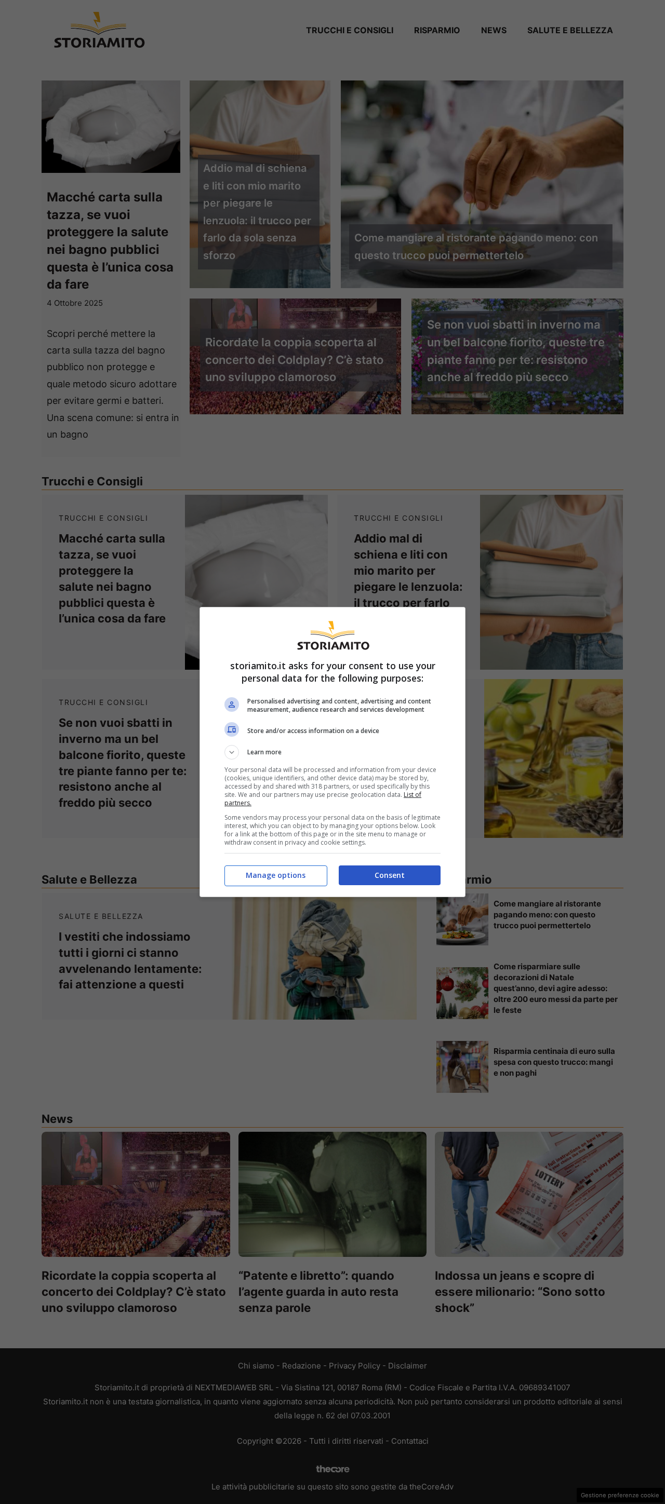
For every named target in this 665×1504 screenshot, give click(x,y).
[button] (332, 752)
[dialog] (333, 752)
